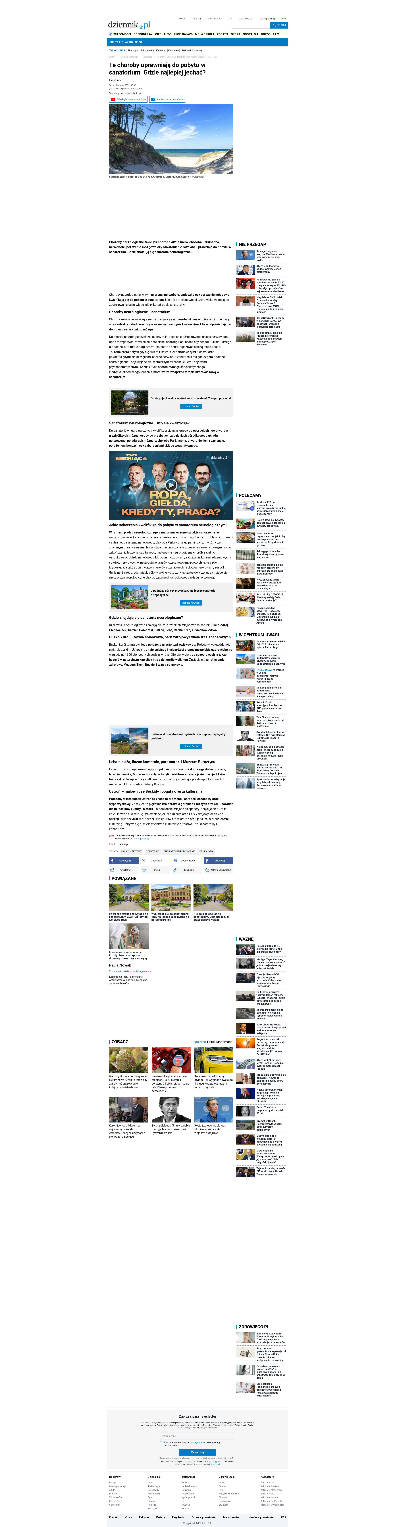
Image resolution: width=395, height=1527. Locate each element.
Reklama (144, 1517)
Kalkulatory (267, 1476)
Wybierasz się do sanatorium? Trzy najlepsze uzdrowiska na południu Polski (170, 916)
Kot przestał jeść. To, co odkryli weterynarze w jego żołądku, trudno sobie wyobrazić (128, 980)
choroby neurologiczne (179, 851)
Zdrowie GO (147, 50)
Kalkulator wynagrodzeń (272, 1505)
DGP (230, 18)
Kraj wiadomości (221, 1042)
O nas (128, 1517)
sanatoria (152, 851)
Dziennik (112, 57)
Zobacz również (190, 406)
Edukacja (186, 1490)
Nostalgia (133, 50)
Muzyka (186, 1505)
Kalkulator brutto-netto (272, 1501)
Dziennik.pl (154, 1476)
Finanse (222, 1486)
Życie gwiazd (188, 1497)
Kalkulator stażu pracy (271, 1490)
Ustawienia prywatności (260, 1517)
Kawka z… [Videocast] (168, 50)
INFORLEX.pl (214, 18)
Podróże (152, 1505)
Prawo (222, 1482)
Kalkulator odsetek (270, 1497)
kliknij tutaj (215, 1464)
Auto (150, 1482)
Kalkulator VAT (268, 1493)
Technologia (154, 1486)
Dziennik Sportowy (192, 50)
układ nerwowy (131, 851)
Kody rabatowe (189, 1486)
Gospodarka (154, 1490)
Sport (150, 1497)
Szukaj (281, 25)
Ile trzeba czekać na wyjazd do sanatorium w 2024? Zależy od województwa (128, 916)
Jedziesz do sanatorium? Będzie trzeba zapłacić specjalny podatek (188, 736)
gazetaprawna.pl (268, 18)
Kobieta (185, 1482)
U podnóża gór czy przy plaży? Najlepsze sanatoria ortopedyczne (183, 593)
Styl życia (223, 1505)
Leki (221, 1490)
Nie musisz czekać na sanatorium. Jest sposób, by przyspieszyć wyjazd (211, 916)
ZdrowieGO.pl (245, 18)
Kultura (185, 1508)
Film (184, 1501)
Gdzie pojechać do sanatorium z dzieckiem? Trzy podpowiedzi (191, 398)
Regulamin (178, 1517)
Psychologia (225, 1501)
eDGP (112, 1490)
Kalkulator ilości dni (270, 1486)
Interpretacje (115, 1501)
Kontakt (113, 1517)
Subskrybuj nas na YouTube (131, 99)
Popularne (198, 1042)
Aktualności (133, 42)
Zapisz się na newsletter (170, 99)
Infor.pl (112, 1482)
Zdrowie (115, 42)
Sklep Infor (114, 1505)
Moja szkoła (188, 1493)
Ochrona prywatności (203, 1517)
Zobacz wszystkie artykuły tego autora (130, 971)
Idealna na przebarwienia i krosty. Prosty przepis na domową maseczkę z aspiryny (128, 955)
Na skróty (115, 1476)
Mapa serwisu (231, 1517)
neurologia (206, 851)
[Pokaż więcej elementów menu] (285, 34)
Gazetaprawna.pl (117, 1486)
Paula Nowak (115, 80)
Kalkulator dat (267, 1482)
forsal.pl (197, 18)
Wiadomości (154, 1493)
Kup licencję (143, 838)
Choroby (223, 1497)
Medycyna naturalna (229, 1493)
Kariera (160, 1517)
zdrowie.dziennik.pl (129, 57)
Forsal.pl (113, 1493)
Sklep (283, 18)
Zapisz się (197, 1452)
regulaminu (200, 1442)
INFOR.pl (181, 18)
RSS (283, 1517)
